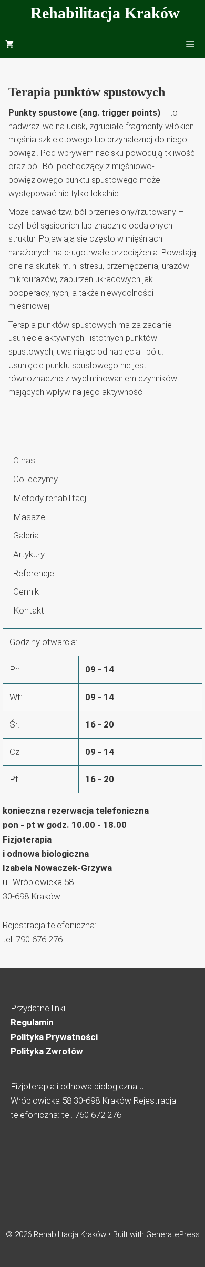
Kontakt (28, 610)
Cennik (26, 591)
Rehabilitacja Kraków (105, 13)
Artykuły (29, 554)
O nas (24, 460)
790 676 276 (39, 939)
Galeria (26, 535)
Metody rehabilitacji (50, 498)
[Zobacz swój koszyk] (9, 45)
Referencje (33, 573)
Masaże (29, 517)
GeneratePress (173, 1234)
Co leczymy (35, 479)
